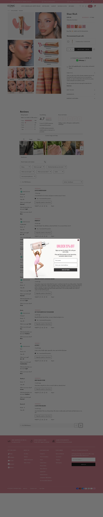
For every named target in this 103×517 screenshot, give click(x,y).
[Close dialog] (78, 240)
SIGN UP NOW (65, 269)
